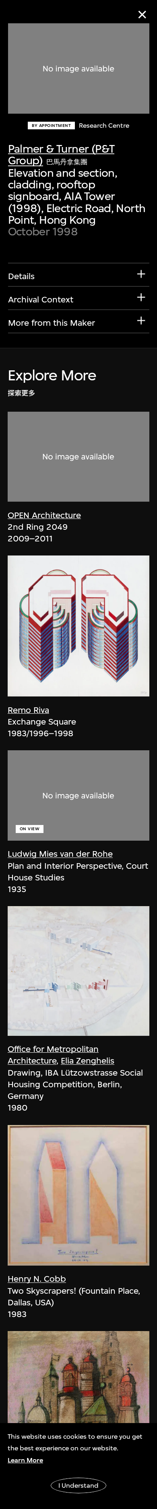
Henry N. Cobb (37, 1279)
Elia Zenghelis (87, 1061)
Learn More (25, 1460)
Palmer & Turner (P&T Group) (61, 154)
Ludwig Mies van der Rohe (60, 854)
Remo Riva (28, 710)
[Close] (142, 14)
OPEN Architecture (44, 515)
